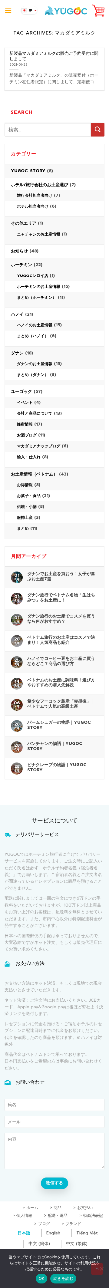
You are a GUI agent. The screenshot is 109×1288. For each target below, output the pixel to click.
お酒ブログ (27, 435)
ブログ (44, 1224)
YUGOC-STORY (28, 171)
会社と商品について (34, 413)
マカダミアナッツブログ (38, 446)
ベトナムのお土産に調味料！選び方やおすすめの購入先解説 (61, 682)
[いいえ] (101, 1270)
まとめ (23, 528)
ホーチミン (21, 265)
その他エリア (23, 223)
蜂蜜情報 (25, 424)
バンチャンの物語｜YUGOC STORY (54, 746)
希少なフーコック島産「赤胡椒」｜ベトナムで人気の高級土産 (61, 704)
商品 (57, 1208)
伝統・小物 (27, 506)
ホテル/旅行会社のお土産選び (39, 185)
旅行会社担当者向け (34, 195)
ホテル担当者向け (32, 206)
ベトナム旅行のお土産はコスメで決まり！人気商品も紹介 (61, 640)
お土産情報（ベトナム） (34, 474)
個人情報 (24, 1215)
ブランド (73, 1224)
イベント (25, 402)
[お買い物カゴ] (98, 11)
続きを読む (63, 1278)
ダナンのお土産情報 (34, 364)
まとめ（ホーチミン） (36, 297)
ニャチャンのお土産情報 (38, 234)
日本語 (24, 1233)
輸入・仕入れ (29, 457)
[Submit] (97, 130)
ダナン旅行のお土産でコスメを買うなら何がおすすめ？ (61, 619)
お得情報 (25, 485)
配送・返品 (58, 1215)
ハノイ (17, 314)
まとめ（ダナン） (32, 374)
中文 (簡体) (39, 1243)
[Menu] (8, 10)
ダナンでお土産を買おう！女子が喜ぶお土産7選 (61, 576)
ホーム (32, 1208)
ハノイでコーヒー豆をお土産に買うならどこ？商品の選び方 (61, 661)
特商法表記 (93, 1215)
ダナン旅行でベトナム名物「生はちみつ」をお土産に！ (61, 597)
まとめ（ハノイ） (32, 336)
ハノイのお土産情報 (34, 325)
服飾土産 (25, 517)
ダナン (17, 353)
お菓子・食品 (29, 496)
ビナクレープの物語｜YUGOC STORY (57, 767)
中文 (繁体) (77, 1243)
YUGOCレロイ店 (32, 275)
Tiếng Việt (87, 1233)
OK (42, 1278)
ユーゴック (21, 391)
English (53, 1233)
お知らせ (19, 251)
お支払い (85, 1208)
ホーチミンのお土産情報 (38, 286)
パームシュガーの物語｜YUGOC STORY (59, 725)
